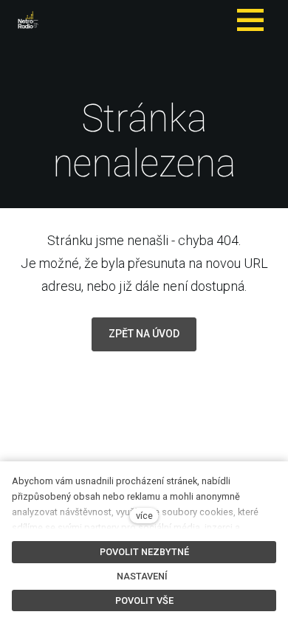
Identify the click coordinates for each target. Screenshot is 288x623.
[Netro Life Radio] (28, 20)
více (144, 515)
